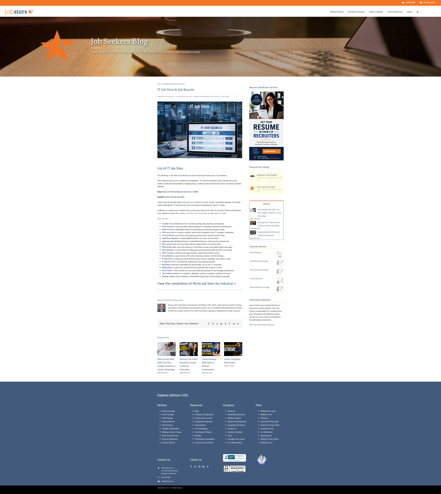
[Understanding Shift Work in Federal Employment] (253, 232)
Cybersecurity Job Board (172, 241)
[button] (417, 12)
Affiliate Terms (266, 414)
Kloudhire (166, 264)
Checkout (264, 418)
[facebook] (191, 466)
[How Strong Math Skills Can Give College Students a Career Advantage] (253, 209)
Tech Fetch (166, 270)
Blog (196, 411)
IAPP (164, 253)
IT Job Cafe (166, 258)
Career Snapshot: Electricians (232, 361)
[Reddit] (217, 323)
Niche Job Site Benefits (174, 197)
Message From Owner (236, 439)
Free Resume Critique (203, 432)
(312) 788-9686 (165, 477)
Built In (165, 229)
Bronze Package (168, 411)
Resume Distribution (170, 439)
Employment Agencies (204, 421)
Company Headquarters (204, 414)
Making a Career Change (171, 432)
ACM (164, 226)
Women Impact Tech (171, 276)
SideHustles (167, 267)
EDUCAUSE (167, 247)
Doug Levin (178, 300)
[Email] (238, 323)
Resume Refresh (168, 442)
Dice (164, 244)
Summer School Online (204, 442)
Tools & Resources (214, 97)
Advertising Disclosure (236, 414)
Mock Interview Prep (170, 435)
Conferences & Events (203, 418)
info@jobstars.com (167, 481)
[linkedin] (203, 466)
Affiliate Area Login (267, 411)
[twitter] (195, 466)
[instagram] (199, 466)
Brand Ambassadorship (237, 421)
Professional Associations (205, 439)
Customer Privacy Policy (270, 425)
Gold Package (167, 418)
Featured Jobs (200, 425)
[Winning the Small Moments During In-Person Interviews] (253, 222)
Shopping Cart (266, 435)
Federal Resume (168, 421)
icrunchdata (167, 256)
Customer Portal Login (269, 421)
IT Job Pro (166, 261)
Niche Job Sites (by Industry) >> (214, 283)
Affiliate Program (234, 418)
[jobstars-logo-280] (19, 9)
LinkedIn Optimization (170, 428)
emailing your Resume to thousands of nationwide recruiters (202, 213)
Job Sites (227, 97)
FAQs (230, 435)
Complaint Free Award (236, 425)
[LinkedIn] (221, 323)
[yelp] (208, 466)
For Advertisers (266, 432)
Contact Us (232, 428)
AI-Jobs (165, 223)
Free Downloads (201, 428)
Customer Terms (267, 428)
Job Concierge (167, 425)
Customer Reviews (235, 432)
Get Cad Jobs (167, 250)
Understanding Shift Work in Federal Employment (209, 364)
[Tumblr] (225, 323)
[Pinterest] (230, 323)
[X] (213, 323)
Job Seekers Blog (204, 97)
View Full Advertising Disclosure (261, 324)
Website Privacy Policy (269, 439)
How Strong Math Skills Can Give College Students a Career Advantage (166, 364)
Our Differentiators (235, 442)
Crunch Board (168, 235)
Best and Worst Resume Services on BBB (180, 191)
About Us (231, 411)
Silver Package (168, 414)
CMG (164, 232)
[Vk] (234, 323)
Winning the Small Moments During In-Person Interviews (188, 364)
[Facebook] (209, 323)
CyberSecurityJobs (169, 238)
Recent (266, 204)
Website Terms (266, 442)
